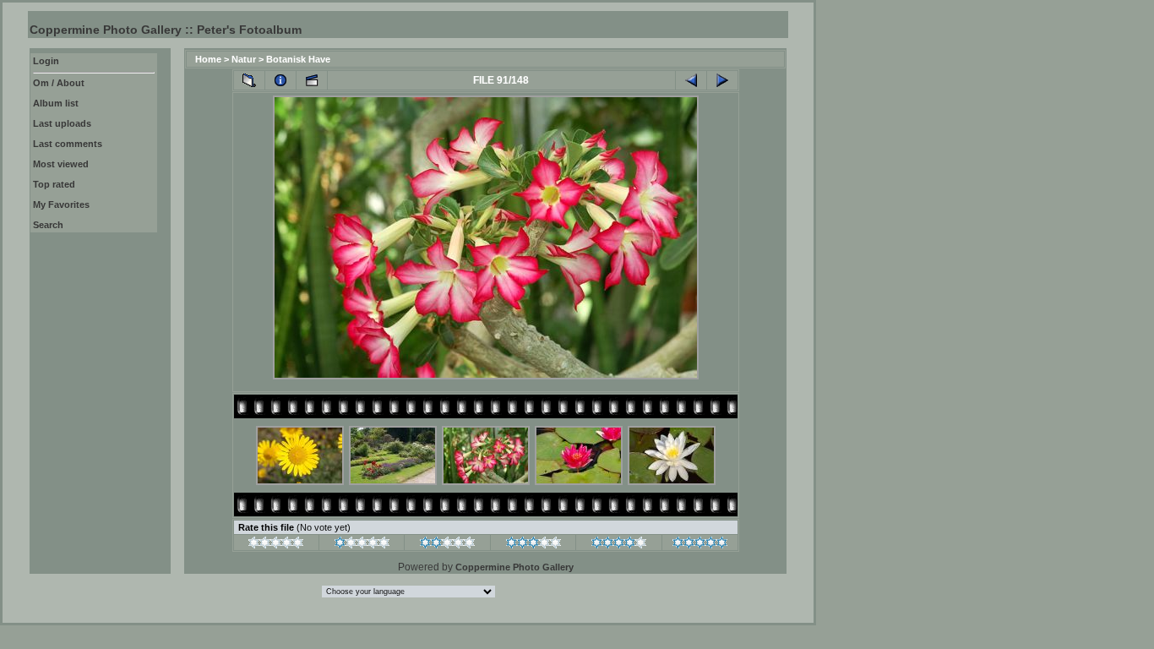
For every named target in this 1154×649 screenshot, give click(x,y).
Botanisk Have (298, 59)
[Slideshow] (312, 80)
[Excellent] (618, 545)
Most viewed (61, 164)
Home (208, 59)
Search (48, 225)
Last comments (67, 144)
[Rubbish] (275, 545)
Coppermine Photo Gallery (514, 567)
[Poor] (362, 545)
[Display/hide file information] (280, 80)
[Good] (533, 545)
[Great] (699, 545)
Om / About (58, 83)
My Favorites (61, 204)
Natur (243, 59)
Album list (56, 103)
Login (46, 61)
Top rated (54, 184)
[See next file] (722, 80)
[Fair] (447, 545)
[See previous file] (691, 80)
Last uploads (62, 123)
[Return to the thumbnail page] (249, 80)
